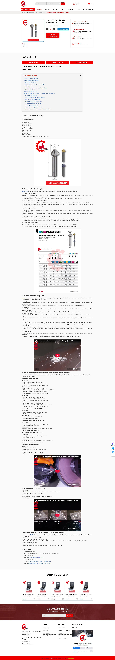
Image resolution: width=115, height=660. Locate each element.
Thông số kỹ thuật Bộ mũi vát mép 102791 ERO (85, 595)
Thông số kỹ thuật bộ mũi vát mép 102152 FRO (28, 595)
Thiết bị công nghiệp (47, 635)
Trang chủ (39, 9)
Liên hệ (78, 9)
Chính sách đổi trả (61, 628)
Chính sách (71, 9)
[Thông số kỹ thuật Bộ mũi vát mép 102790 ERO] (72, 586)
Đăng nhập (77, 3)
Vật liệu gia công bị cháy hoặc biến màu (33, 103)
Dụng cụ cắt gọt (31, 12)
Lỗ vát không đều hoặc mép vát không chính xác (35, 97)
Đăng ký (77, 4)
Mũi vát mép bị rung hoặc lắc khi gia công (33, 101)
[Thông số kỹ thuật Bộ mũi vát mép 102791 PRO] (57, 586)
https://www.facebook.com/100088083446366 (40, 561)
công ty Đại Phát (30, 534)
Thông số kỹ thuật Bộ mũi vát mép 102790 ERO (71, 595)
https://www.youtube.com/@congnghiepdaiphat (39, 563)
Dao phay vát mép (42, 12)
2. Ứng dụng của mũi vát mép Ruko (31, 80)
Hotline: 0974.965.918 (88, 9)
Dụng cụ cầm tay (46, 633)
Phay (36, 12)
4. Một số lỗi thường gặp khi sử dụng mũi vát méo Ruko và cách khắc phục (39, 93)
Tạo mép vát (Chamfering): (30, 82)
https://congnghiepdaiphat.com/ (35, 557)
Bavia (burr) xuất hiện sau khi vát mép (32, 99)
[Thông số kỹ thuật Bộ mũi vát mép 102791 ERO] (86, 586)
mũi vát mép (30, 374)
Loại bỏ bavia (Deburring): (30, 86)
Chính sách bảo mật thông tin (64, 630)
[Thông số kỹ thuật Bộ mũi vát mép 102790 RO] (43, 586)
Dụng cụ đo (45, 630)
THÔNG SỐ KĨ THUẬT (33, 62)
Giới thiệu (47, 9)
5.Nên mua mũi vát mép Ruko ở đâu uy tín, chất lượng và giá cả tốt (37, 109)
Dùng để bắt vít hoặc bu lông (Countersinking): (34, 84)
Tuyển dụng (55, 9)
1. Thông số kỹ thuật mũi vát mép (31, 78)
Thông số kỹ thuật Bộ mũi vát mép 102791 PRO (57, 595)
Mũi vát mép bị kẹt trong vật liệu (31, 105)
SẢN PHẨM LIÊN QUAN (81, 62)
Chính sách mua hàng (62, 638)
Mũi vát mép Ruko (26, 298)
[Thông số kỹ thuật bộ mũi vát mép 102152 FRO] (29, 586)
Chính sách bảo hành (62, 633)
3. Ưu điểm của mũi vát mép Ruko (31, 91)
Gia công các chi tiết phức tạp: (31, 89)
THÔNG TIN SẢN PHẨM (57, 62)
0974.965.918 (27, 641)
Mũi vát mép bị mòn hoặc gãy (31, 95)
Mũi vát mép (25, 191)
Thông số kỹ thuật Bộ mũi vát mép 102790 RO (42, 595)
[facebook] (82, 641)
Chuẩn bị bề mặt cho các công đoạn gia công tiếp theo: (36, 87)
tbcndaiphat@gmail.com (29, 643)
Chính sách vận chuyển (62, 635)
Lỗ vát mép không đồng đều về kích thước (33, 107)
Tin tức (63, 9)
